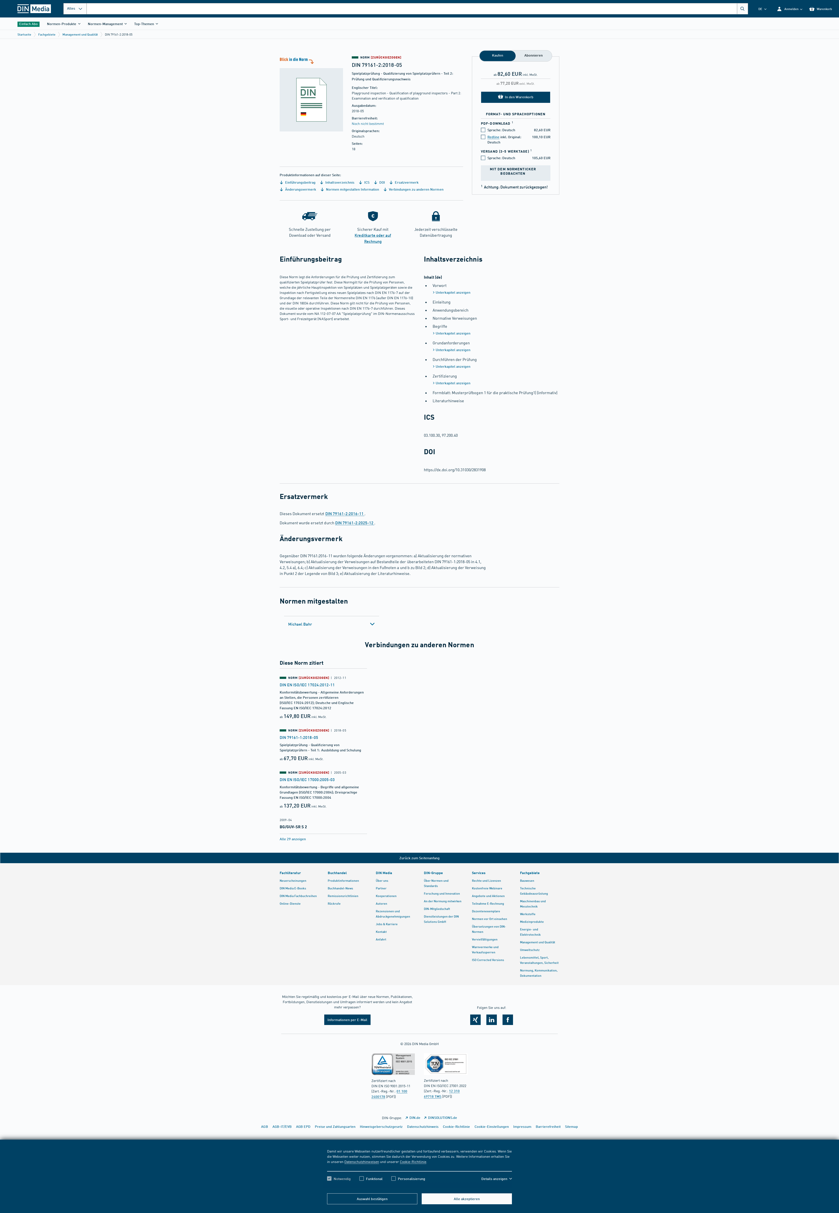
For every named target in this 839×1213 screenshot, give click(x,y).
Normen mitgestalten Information (352, 189)
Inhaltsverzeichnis (339, 182)
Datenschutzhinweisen (361, 1161)
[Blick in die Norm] (311, 93)
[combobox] (417, 8)
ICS (366, 182)
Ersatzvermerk (406, 182)
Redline (493, 137)
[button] (789, 8)
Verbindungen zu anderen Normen (416, 189)
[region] (419, 1168)
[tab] (331, 624)
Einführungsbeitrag (299, 182)
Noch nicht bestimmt (368, 123)
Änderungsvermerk (300, 189)
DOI (381, 182)
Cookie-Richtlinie (413, 1161)
